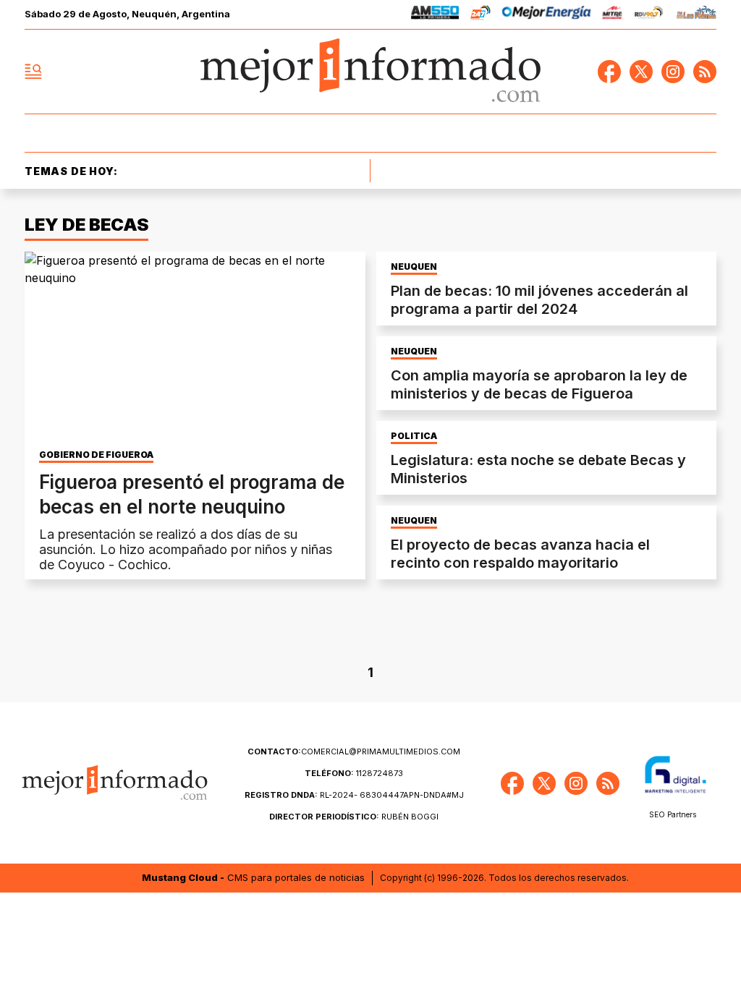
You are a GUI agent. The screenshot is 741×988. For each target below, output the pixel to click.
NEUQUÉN (414, 267)
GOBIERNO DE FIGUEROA (96, 455)
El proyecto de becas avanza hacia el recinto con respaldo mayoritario (520, 553)
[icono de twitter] (641, 71)
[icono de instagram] (673, 71)
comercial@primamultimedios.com (353, 751)
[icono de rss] (704, 71)
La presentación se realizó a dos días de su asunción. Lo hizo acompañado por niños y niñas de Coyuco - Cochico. (185, 549)
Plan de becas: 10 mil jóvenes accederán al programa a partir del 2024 (539, 300)
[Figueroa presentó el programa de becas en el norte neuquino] (195, 347)
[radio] (435, 15)
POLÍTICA (414, 436)
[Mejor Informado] (370, 71)
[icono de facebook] (609, 71)
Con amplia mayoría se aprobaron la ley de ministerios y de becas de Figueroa (539, 384)
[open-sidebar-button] (33, 71)
